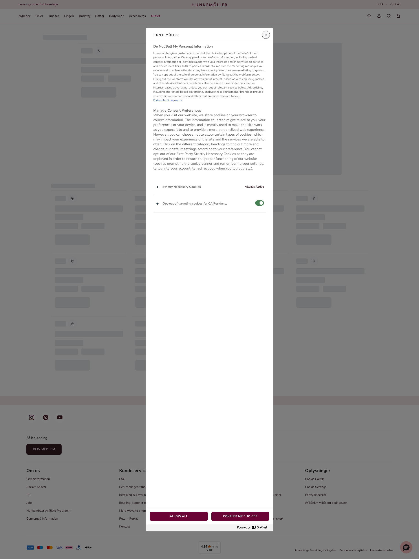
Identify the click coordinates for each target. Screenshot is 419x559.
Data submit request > (167, 100)
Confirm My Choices (240, 516)
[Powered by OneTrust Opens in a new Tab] (254, 527)
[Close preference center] (265, 34)
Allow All (179, 516)
